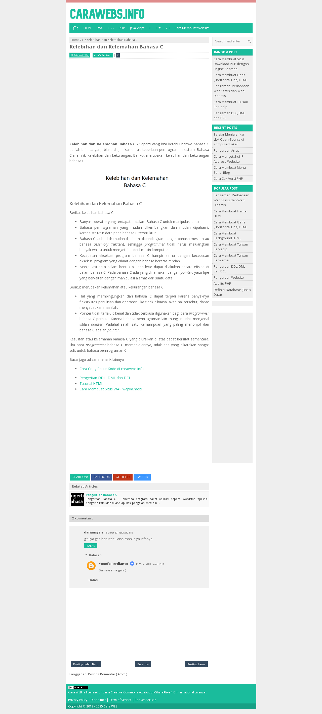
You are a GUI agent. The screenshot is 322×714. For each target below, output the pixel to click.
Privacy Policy (78, 700)
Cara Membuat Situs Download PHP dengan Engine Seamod (231, 64)
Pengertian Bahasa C (101, 495)
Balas (91, 546)
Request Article (145, 700)
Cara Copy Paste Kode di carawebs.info (111, 368)
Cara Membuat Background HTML (227, 236)
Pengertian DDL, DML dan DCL (105, 377)
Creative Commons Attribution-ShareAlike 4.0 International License (158, 692)
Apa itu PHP (222, 283)
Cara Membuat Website (192, 28)
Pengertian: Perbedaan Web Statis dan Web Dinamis (231, 91)
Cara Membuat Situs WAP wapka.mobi (110, 389)
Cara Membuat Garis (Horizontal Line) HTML (230, 77)
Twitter (142, 477)
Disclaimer (99, 700)
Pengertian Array (226, 150)
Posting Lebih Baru (85, 664)
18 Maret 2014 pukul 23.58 (118, 532)
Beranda (143, 664)
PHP (122, 28)
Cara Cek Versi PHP (228, 178)
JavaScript (137, 28)
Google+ (123, 477)
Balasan (95, 555)
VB (168, 28)
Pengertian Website (229, 277)
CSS (111, 28)
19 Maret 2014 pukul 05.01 (150, 564)
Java (100, 28)
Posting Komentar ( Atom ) (107, 674)
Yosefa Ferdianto (113, 563)
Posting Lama (196, 664)
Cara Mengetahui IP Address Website (229, 159)
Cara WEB (110, 706)
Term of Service (120, 700)
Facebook (102, 477)
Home (75, 40)
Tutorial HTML (91, 383)
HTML (88, 28)
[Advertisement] (139, 98)
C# (158, 28)
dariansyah (93, 532)
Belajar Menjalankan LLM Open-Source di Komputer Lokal (229, 139)
